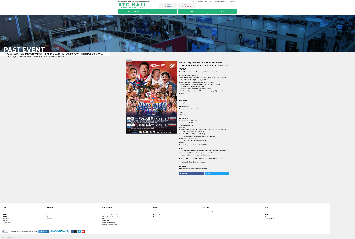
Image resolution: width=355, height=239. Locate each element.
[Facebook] (72, 231)
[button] (191, 173)
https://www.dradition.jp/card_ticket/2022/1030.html (193, 168)
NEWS (266, 213)
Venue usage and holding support (109, 214)
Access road (156, 213)
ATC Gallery (5, 214)
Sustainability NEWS (269, 218)
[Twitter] (79, 231)
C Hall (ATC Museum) (8, 213)
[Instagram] (75, 231)
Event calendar (49, 211)
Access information (157, 211)
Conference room (7, 222)
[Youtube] (83, 231)
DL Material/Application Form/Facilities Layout (112, 216)
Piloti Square (5, 220)
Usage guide (104, 213)
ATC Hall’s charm (105, 220)
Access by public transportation (160, 214)
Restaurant (48, 214)
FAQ (47, 216)
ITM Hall (5, 216)
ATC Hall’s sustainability (207, 211)
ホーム (5, 57)
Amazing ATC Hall (50, 218)
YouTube (204, 213)
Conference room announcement (272, 216)
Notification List (268, 211)
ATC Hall (5, 211)
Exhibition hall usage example (108, 222)
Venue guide (104, 211)
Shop (47, 213)
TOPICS (267, 214)
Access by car (156, 216)
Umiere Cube (6, 218)
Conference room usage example (109, 224)
